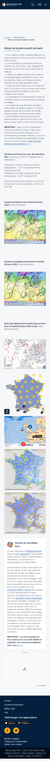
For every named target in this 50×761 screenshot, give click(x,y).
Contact (7, 701)
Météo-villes (9, 708)
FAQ (6, 712)
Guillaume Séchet (33, 551)
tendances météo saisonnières (28, 598)
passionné (24, 554)
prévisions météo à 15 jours (19, 590)
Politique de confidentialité (15, 741)
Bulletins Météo (19, 37)
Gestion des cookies (13, 744)
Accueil (7, 37)
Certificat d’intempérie (13, 705)
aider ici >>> (17, 645)
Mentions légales (11, 738)
